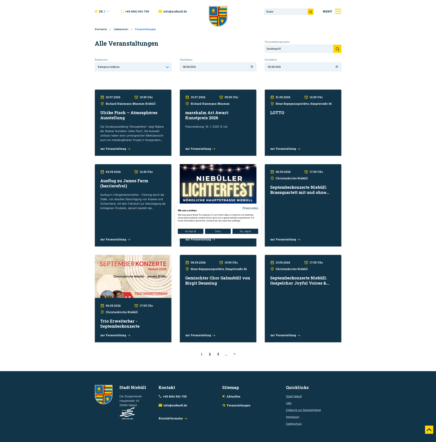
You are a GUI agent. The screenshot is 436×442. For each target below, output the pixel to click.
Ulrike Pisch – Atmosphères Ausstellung (119, 91)
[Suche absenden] (311, 12)
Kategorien (101, 59)
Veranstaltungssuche (277, 41)
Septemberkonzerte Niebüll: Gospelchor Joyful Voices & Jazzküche (300, 259)
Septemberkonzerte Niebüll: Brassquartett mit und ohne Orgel (303, 166)
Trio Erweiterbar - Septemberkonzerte (118, 257)
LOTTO (269, 91)
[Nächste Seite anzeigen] (234, 354)
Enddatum (271, 59)
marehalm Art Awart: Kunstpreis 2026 (203, 91)
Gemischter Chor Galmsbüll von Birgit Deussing (209, 257)
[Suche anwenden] (337, 49)
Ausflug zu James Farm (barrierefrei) (117, 166)
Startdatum (186, 59)
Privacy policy (250, 207)
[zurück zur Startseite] (218, 16)
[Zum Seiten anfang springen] (429, 430)
